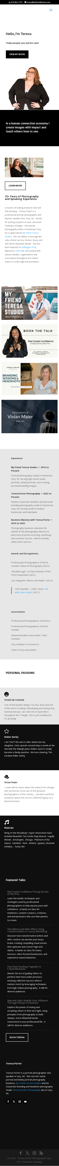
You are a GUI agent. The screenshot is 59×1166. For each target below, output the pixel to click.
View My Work (17, 54)
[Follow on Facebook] (8, 1101)
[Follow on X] (14, 1101)
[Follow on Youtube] (25, 1101)
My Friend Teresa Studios (28, 1083)
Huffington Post (28, 247)
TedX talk (19, 250)
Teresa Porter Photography (26, 1089)
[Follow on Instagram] (19, 1101)
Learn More (15, 186)
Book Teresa (17, 1037)
